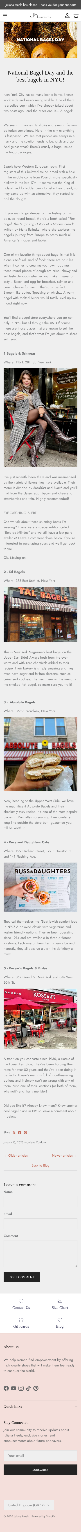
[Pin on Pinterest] (25, 1132)
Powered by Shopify (43, 1516)
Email (8, 1214)
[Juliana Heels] (40, 15)
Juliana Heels (22, 1516)
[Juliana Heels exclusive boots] (40, 466)
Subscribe (40, 1470)
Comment (11, 1236)
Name (8, 1192)
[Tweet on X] (14, 1132)
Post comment (21, 1277)
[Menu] (5, 16)
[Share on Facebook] (19, 1132)
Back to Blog (41, 1165)
